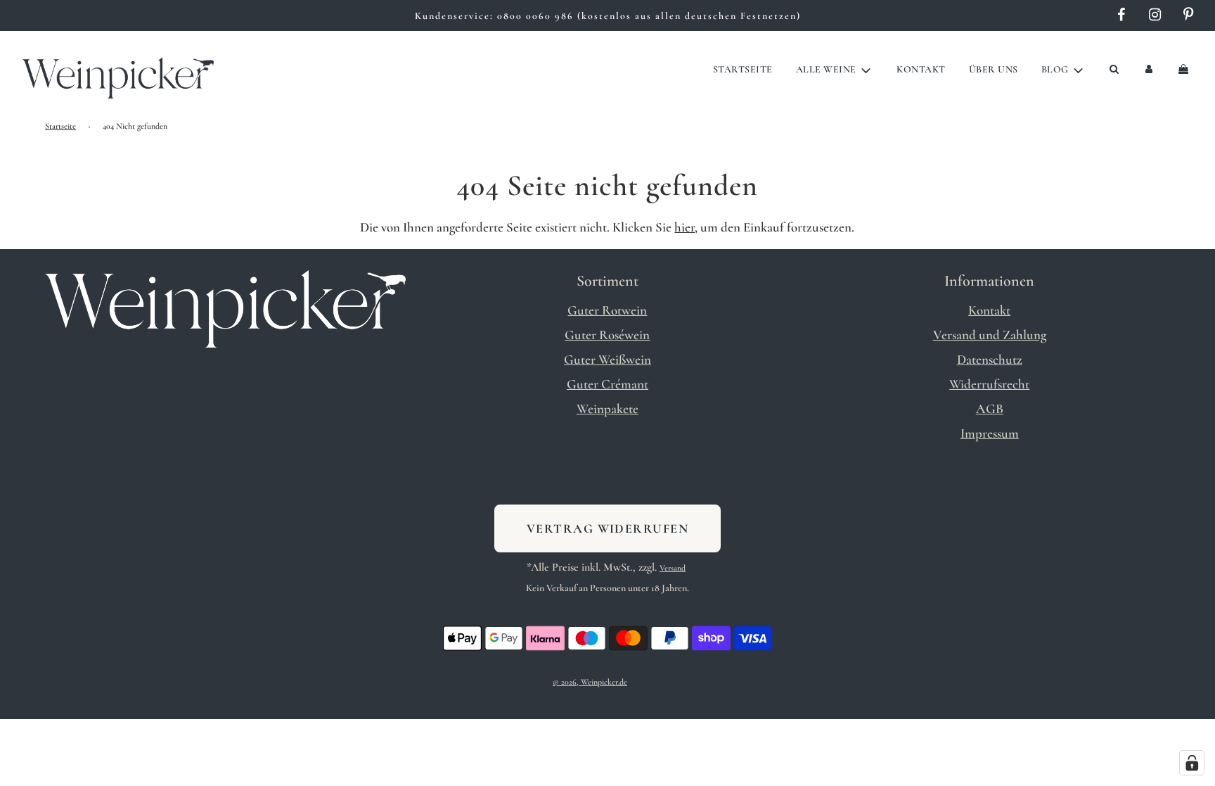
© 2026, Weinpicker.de (590, 682)
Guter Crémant (607, 384)
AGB (989, 408)
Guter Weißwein (607, 359)
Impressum (989, 433)
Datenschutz (989, 359)
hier (684, 227)
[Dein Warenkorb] (1185, 69)
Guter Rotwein (607, 310)
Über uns (993, 69)
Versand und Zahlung (989, 335)
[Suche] (1113, 69)
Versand (673, 568)
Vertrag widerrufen (607, 528)
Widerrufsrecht (989, 384)
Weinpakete (607, 408)
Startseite (743, 69)
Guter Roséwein (607, 335)
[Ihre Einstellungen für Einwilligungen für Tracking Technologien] (1192, 763)
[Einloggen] (1148, 69)
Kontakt (921, 69)
